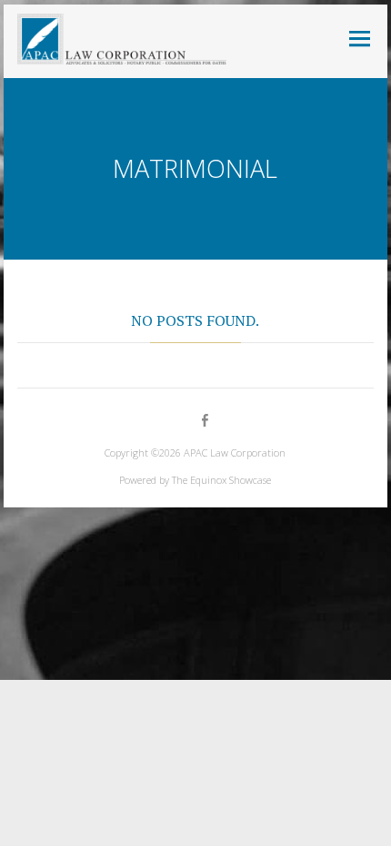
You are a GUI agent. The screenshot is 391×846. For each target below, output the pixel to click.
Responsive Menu (360, 38)
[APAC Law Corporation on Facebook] (204, 421)
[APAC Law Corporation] (121, 39)
